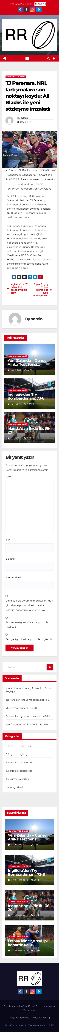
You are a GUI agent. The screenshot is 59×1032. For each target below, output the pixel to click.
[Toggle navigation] (27, 58)
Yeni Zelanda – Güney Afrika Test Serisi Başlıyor (27, 364)
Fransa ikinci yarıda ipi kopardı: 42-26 (28, 716)
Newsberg (47, 1006)
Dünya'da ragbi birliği (15, 77)
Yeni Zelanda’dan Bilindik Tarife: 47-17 (27, 724)
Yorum (10, 476)
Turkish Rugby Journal (19, 762)
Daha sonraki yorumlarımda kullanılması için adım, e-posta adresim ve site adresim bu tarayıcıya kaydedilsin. (29, 605)
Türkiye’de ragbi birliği (15, 1025)
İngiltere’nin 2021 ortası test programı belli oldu (20, 288)
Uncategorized (14, 787)
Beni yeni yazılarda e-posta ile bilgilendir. (29, 639)
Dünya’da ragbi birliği (19, 1017)
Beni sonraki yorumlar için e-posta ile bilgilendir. (27, 625)
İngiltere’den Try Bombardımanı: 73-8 (26, 396)
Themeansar (29, 1010)
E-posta (11, 558)
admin (24, 118)
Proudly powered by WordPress (19, 1006)
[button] (48, 58)
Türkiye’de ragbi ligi (37, 1025)
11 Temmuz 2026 (20, 880)
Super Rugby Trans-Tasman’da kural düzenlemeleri (40, 290)
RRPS (51, 1025)
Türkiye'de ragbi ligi (17, 778)
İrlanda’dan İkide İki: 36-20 (29, 430)
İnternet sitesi (13, 577)
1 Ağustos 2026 (19, 845)
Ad (8, 540)
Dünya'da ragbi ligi (17, 754)
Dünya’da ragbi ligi (41, 1017)
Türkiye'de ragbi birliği (19, 770)
